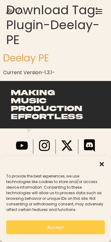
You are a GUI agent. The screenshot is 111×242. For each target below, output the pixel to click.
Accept (55, 227)
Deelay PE (26, 58)
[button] (102, 164)
